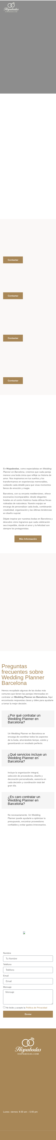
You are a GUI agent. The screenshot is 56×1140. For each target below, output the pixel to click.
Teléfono (7, 964)
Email (6, 976)
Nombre (7, 953)
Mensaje (7, 987)
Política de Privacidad (36, 1007)
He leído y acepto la (26, 1007)
